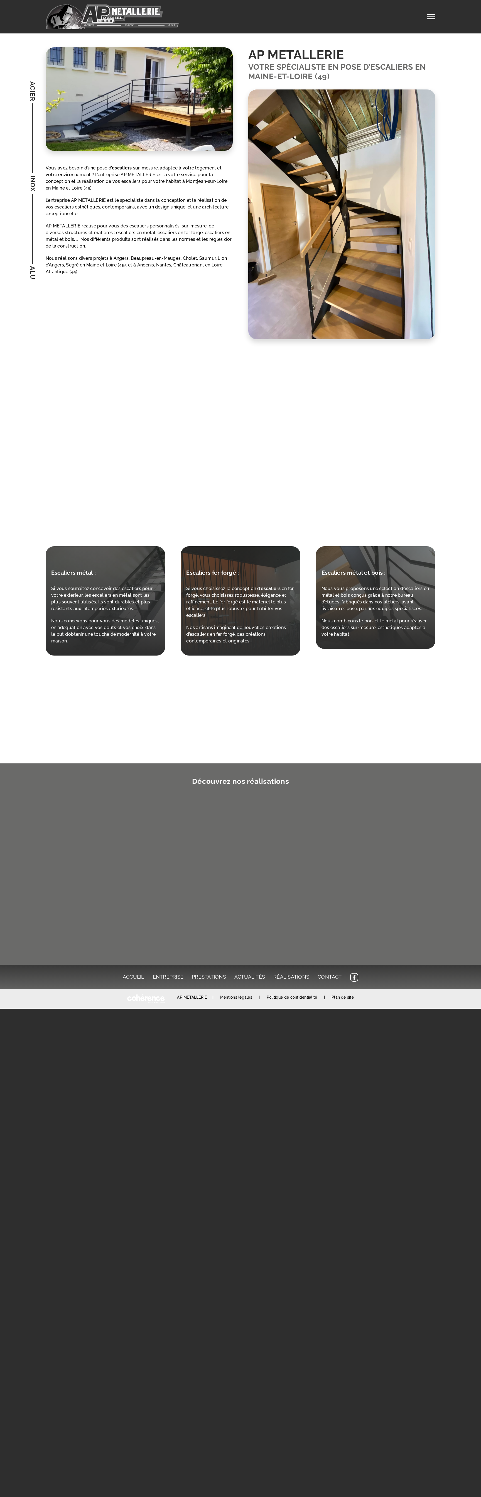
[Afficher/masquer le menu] (431, 16)
